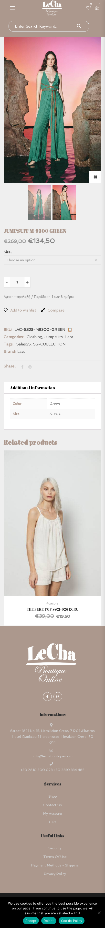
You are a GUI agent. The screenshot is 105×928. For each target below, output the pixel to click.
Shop (52, 796)
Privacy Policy (55, 874)
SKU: (8, 329)
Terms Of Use (55, 857)
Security (55, 848)
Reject (49, 921)
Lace (69, 337)
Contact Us (52, 805)
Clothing (34, 337)
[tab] (52, 387)
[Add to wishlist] (58, 537)
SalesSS (23, 344)
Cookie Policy (71, 921)
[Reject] (98, 912)
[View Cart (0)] (97, 8)
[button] (12, 8)
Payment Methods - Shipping (55, 865)
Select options (45, 537)
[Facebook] (47, 696)
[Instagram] (57, 696)
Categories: (14, 337)
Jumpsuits (53, 337)
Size (7, 252)
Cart (52, 822)
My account (52, 813)
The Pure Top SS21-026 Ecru (52, 609)
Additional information (32, 387)
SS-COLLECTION (49, 344)
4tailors (52, 603)
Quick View (52, 584)
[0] (88, 8)
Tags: (8, 344)
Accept (31, 921)
